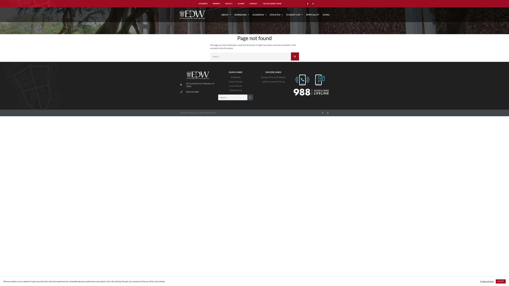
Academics (258, 15)
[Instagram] (313, 4)
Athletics (275, 15)
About (224, 15)
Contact (253, 4)
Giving (326, 15)
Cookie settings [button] (487, 281)
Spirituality (312, 15)
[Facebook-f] (308, 4)
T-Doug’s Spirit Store (271, 4)
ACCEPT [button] (500, 281)
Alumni (241, 4)
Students (203, 4)
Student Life (293, 15)
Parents (216, 4)
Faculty (228, 4)
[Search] (295, 56)
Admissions (240, 15)
